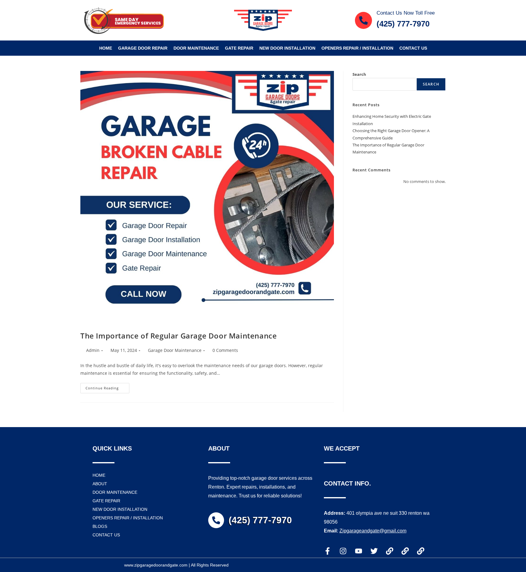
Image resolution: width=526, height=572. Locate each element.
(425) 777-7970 (260, 520)
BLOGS (100, 526)
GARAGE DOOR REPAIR (142, 48)
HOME (105, 48)
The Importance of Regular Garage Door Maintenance (178, 336)
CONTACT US (413, 48)
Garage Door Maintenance (175, 350)
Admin (93, 350)
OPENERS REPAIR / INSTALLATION (357, 48)
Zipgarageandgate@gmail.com (372, 530)
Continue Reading (107, 386)
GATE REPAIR (239, 48)
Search (359, 74)
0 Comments (225, 350)
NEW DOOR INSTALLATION (287, 48)
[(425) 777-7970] (216, 520)
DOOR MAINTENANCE (196, 48)
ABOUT (100, 483)
